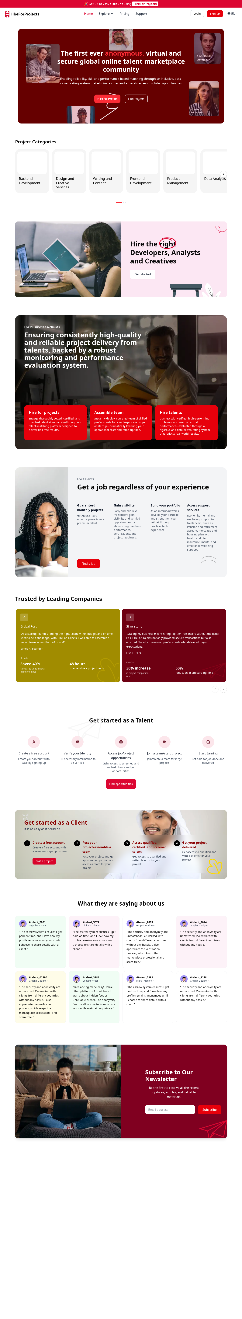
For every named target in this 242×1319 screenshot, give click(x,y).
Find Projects (136, 99)
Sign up (215, 13)
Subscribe (209, 1110)
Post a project (44, 861)
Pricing (124, 14)
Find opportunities (121, 784)
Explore (104, 14)
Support (141, 14)
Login (197, 13)
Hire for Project (107, 98)
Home (88, 14)
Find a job (88, 564)
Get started (143, 274)
